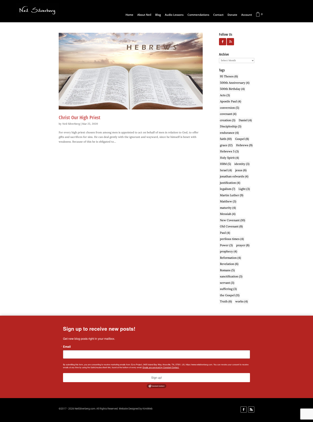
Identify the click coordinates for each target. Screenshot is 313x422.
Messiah (227, 214)
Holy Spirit (229, 157)
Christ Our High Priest (79, 117)
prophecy (228, 251)
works (241, 301)
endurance (229, 132)
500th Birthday (232, 89)
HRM (225, 164)
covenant (228, 114)
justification (230, 182)
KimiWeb (148, 408)
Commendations (198, 14)
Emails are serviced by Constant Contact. (161, 367)
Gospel (242, 139)
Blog (158, 14)
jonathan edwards (234, 176)
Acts (225, 95)
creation (227, 120)
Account (246, 14)
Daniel (245, 120)
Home (129, 14)
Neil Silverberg (71, 123)
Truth (226, 301)
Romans (227, 270)
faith (226, 139)
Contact (218, 14)
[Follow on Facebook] (244, 409)
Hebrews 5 (229, 151)
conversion (229, 107)
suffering (228, 289)
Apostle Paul (230, 101)
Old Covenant (231, 226)
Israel (226, 170)
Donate (232, 14)
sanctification (231, 276)
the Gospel (229, 295)
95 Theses (229, 76)
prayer (242, 245)
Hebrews (244, 145)
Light (244, 189)
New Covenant (232, 220)
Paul (225, 232)
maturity (228, 207)
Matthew (228, 201)
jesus (241, 170)
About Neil (144, 14)
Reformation (230, 257)
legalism (227, 189)
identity (241, 164)
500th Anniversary (234, 82)
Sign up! (156, 377)
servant (227, 282)
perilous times (232, 239)
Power (226, 245)
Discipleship (230, 126)
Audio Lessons (174, 14)
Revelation (229, 264)
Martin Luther (231, 195)
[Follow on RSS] (251, 409)
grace (226, 145)
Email (67, 346)
